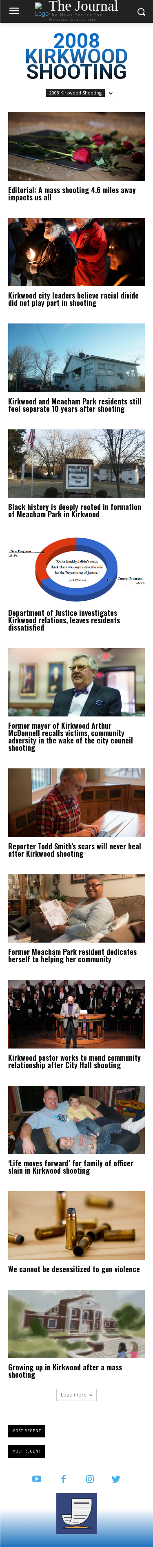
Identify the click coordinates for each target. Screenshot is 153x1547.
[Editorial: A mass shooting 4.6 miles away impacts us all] (76, 146)
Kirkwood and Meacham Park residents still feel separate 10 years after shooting (75, 405)
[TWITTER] (116, 1479)
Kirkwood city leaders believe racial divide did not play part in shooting (73, 299)
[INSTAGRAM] (90, 1479)
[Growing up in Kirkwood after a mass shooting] (76, 1324)
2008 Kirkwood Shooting (75, 93)
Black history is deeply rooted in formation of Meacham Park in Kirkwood (74, 510)
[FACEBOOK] (63, 1479)
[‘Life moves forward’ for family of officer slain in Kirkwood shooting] (76, 1120)
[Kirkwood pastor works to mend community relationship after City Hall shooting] (76, 1014)
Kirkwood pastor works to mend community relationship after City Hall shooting (74, 1061)
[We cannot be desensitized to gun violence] (76, 1225)
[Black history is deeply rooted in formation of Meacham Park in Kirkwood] (76, 463)
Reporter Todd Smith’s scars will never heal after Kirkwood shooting (74, 850)
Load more (73, 1394)
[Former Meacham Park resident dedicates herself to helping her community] (76, 908)
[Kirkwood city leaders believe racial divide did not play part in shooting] (76, 252)
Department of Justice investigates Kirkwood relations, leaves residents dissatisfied (64, 620)
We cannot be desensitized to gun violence (74, 1269)
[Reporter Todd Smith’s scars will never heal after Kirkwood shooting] (76, 802)
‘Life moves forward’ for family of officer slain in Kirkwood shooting (70, 1167)
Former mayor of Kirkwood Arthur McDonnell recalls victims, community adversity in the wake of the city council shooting (70, 736)
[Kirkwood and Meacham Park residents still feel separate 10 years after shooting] (76, 357)
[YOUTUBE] (37, 1479)
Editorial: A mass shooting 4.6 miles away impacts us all (72, 193)
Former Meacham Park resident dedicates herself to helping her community (72, 955)
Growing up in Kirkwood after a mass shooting (65, 1371)
